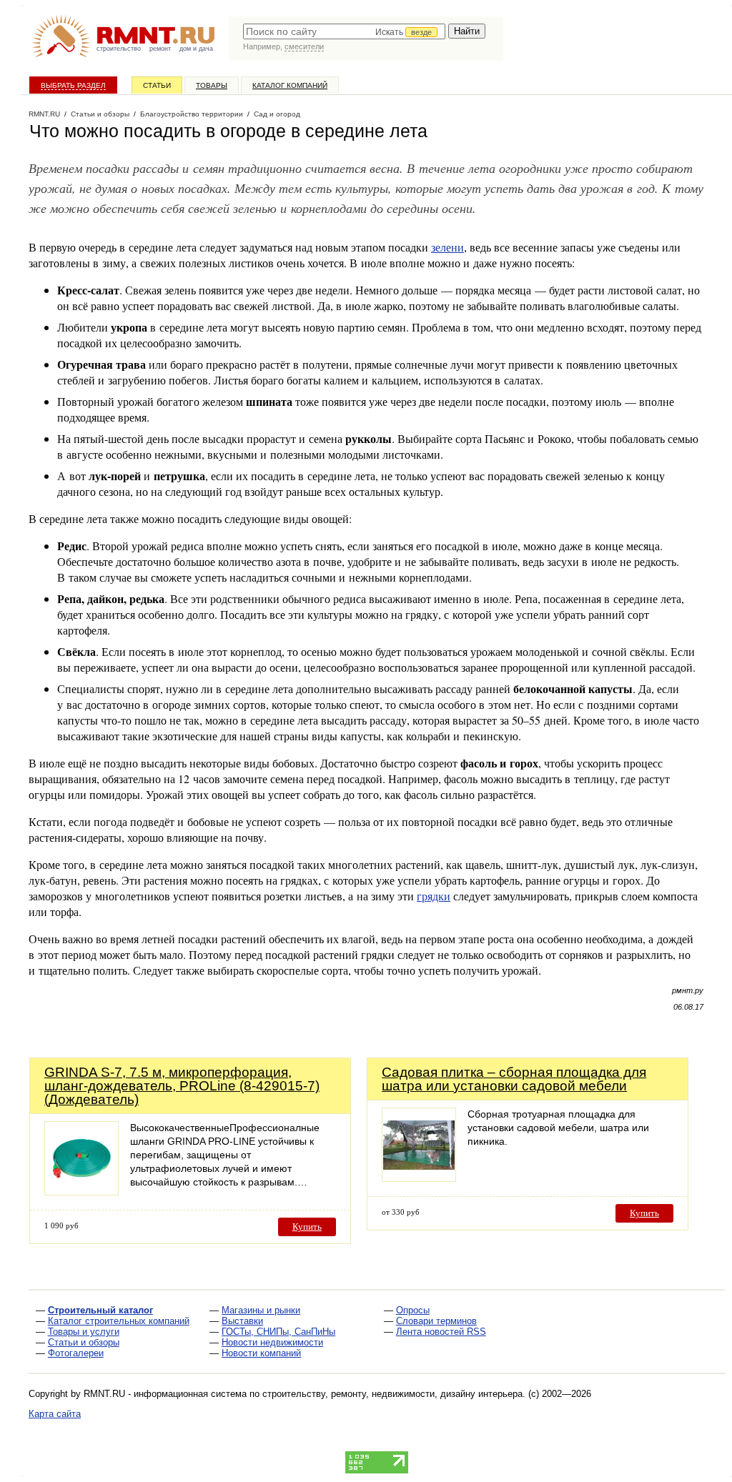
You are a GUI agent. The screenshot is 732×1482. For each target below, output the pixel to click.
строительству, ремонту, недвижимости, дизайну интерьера (392, 1393)
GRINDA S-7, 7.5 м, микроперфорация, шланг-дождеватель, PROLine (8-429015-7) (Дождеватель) (182, 1086)
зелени (447, 246)
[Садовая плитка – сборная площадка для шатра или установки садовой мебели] (418, 1178)
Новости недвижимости (272, 1342)
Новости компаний (261, 1353)
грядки (433, 895)
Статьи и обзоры (83, 1342)
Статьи (157, 85)
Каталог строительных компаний (118, 1321)
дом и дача (196, 48)
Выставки (242, 1321)
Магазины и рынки (261, 1310)
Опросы (413, 1310)
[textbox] (344, 31)
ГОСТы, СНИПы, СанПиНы (278, 1331)
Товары (211, 85)
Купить (307, 1226)
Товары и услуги (83, 1331)
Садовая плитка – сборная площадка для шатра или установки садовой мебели (514, 1079)
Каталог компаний (289, 85)
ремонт (160, 48)
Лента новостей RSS (441, 1331)
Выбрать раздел (73, 85)
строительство (119, 48)
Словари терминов (436, 1321)
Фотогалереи (76, 1353)
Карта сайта (55, 1413)
